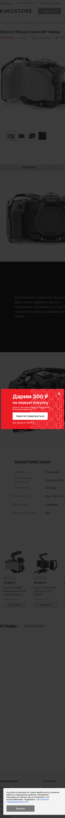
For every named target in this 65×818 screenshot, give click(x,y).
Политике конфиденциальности (27, 800)
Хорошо (20, 808)
